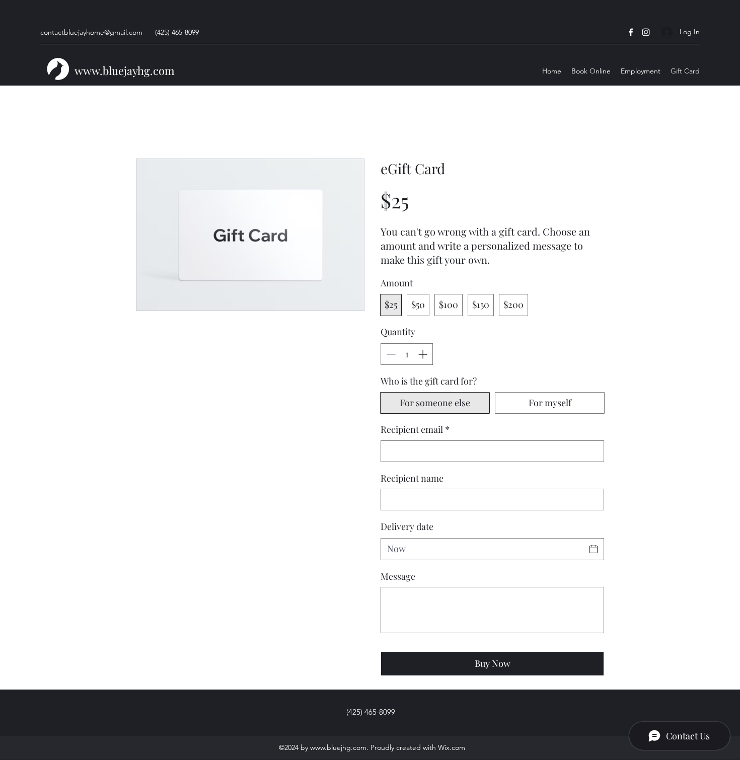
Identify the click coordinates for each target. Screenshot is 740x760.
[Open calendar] (593, 549)
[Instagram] (646, 32)
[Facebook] (631, 32)
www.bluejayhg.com (125, 70)
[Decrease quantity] (390, 354)
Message (398, 576)
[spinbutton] (407, 354)
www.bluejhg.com (338, 747)
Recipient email (415, 429)
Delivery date (407, 526)
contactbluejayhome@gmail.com (91, 32)
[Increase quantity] (423, 354)
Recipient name (412, 478)
